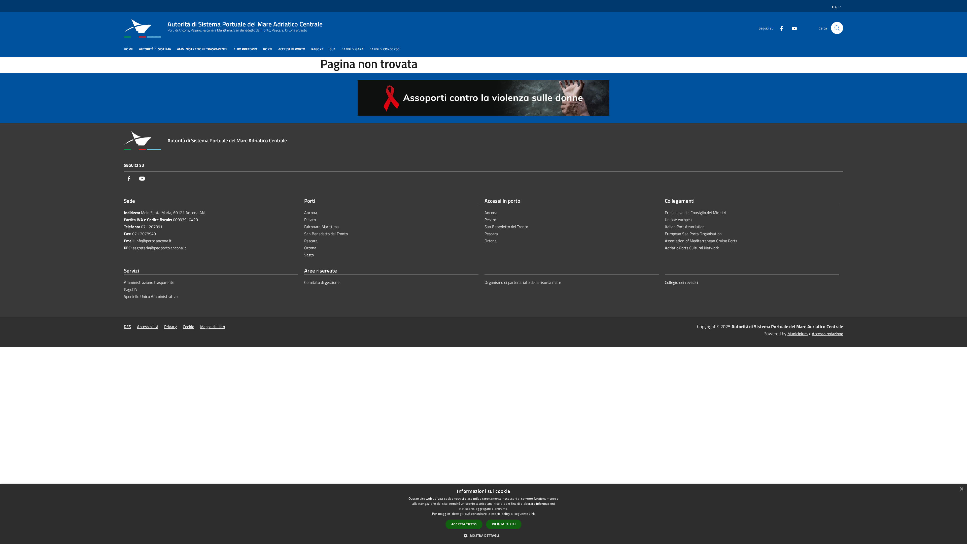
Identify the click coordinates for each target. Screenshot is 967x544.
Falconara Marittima (321, 227)
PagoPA (130, 289)
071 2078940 (144, 234)
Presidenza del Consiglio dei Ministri (695, 213)
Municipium (797, 334)
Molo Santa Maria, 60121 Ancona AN (173, 213)
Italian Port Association (685, 227)
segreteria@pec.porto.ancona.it (159, 248)
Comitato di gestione (321, 282)
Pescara (311, 241)
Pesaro (310, 220)
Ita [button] (834, 7)
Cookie (188, 327)
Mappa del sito (212, 327)
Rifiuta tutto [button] (504, 524)
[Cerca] (837, 28)
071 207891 (151, 227)
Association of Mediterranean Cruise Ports (701, 241)
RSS (127, 327)
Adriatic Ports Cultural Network (692, 248)
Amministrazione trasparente (149, 282)
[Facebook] (780, 27)
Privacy (170, 327)
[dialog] (483, 514)
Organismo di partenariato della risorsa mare (523, 282)
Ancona (310, 213)
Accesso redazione (827, 334)
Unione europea (678, 220)
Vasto (309, 255)
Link (532, 514)
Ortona (310, 248)
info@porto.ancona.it (153, 241)
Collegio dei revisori (681, 282)
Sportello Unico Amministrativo (151, 296)
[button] (483, 535)
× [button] (961, 489)
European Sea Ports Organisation (693, 234)
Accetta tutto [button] (464, 524)
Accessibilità (147, 327)
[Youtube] (792, 27)
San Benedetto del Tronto (326, 234)
